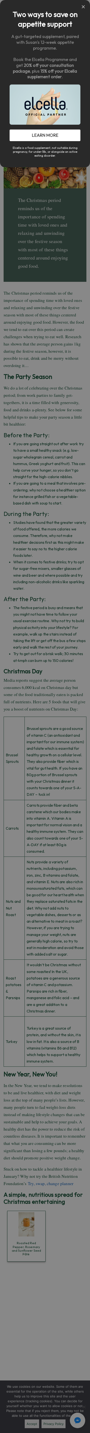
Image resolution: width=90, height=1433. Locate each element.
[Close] (83, 7)
